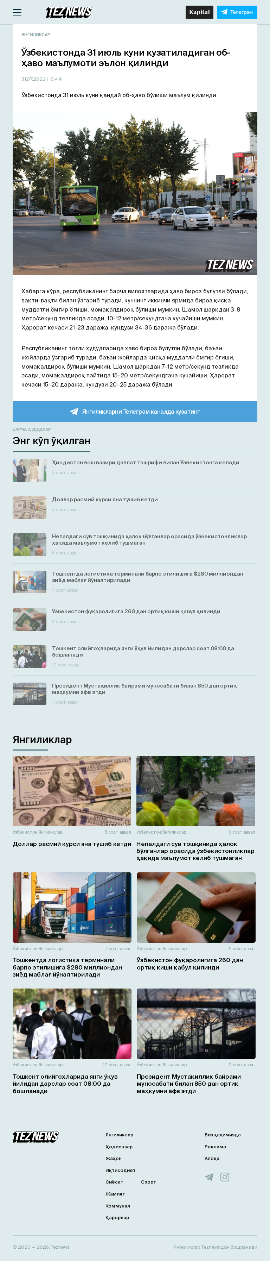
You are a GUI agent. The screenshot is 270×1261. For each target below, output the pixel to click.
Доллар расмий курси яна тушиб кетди (72, 843)
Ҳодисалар (119, 1146)
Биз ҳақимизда (223, 1134)
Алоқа (212, 1158)
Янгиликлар (35, 34)
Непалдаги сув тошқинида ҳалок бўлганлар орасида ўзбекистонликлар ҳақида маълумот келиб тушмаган (195, 850)
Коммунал (117, 1206)
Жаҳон (113, 1158)
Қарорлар (117, 1217)
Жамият (115, 1194)
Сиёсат (114, 1182)
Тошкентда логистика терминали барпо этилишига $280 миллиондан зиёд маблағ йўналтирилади (67, 967)
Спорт (148, 1182)
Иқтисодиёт (120, 1170)
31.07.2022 (34, 79)
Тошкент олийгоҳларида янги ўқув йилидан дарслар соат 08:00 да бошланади (65, 1083)
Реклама (215, 1146)
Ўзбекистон (25, 832)
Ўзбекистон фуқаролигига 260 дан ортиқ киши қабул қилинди (190, 963)
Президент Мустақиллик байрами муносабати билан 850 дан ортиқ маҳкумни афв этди (189, 1083)
